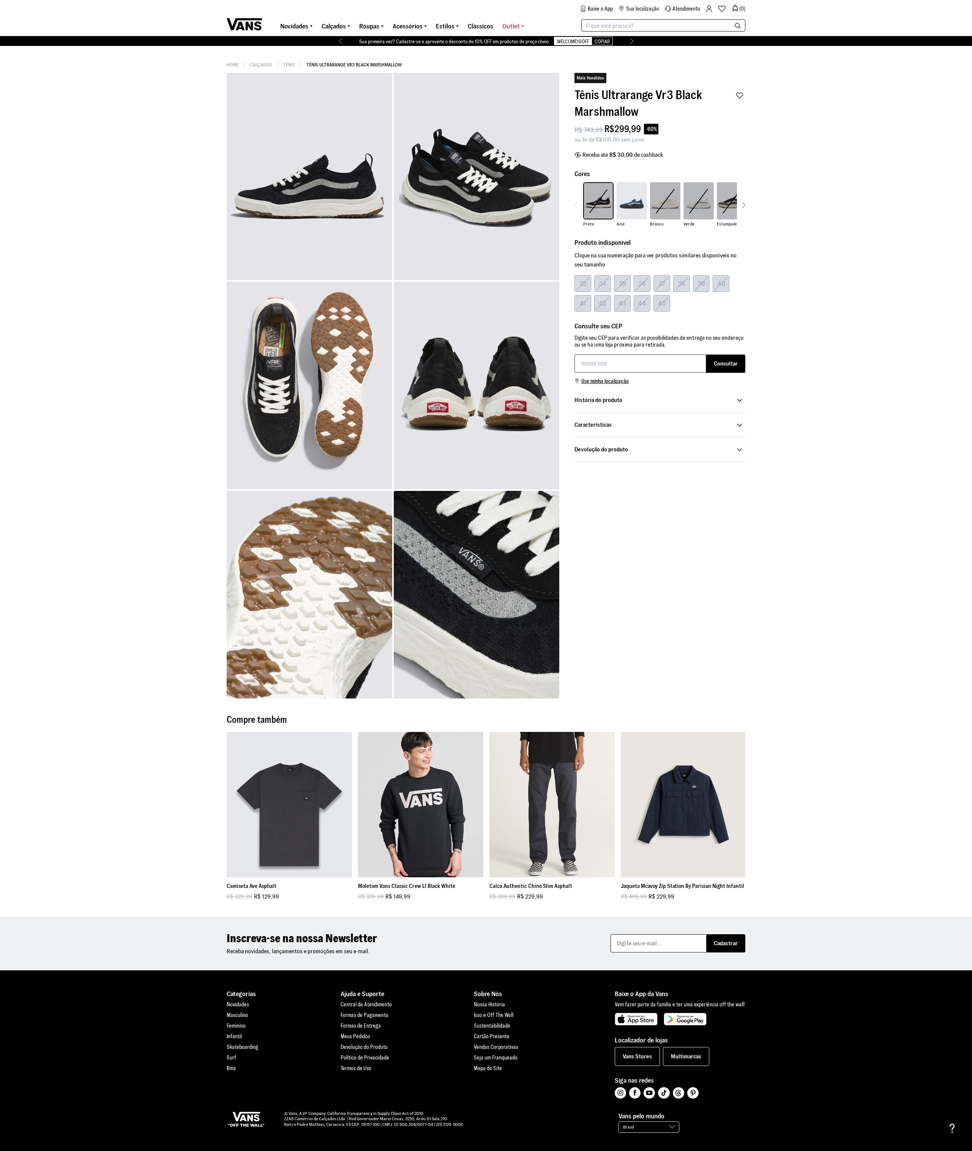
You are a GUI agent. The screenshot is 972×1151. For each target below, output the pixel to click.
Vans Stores (637, 1056)
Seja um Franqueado (496, 1057)
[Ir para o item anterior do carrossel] (340, 41)
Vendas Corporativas (496, 1047)
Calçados (261, 64)
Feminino (236, 1025)
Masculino (237, 1015)
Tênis (289, 64)
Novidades (238, 1004)
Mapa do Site (488, 1068)
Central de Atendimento (366, 1004)
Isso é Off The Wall (493, 1015)
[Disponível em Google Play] (685, 1019)
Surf (231, 1057)
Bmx (231, 1068)
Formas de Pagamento (364, 1015)
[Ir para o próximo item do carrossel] (632, 41)
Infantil (234, 1036)
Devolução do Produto (364, 1047)
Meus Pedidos (355, 1036)
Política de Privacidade (365, 1057)
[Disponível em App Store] (636, 1019)
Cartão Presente (492, 1036)
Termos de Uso (356, 1068)
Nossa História (489, 1004)
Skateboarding (242, 1047)
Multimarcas (686, 1056)
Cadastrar (726, 943)
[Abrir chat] (952, 1128)
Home (232, 64)
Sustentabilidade (492, 1025)
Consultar (726, 363)
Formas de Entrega (361, 1025)
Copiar (602, 41)
